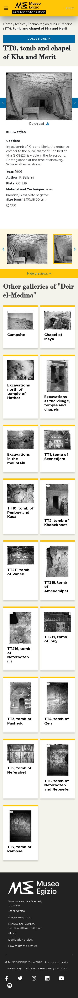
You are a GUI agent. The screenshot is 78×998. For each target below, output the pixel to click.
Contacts (30, 968)
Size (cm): (14, 199)
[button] (3, 103)
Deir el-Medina (61, 24)
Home (7, 24)
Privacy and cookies (56, 962)
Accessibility (14, 968)
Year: (10, 172)
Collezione (38, 39)
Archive (20, 24)
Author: (12, 177)
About (12, 933)
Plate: (10, 183)
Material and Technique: (25, 189)
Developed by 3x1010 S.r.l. (53, 968)
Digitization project (20, 939)
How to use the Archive (22, 945)
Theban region (38, 24)
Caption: (13, 141)
